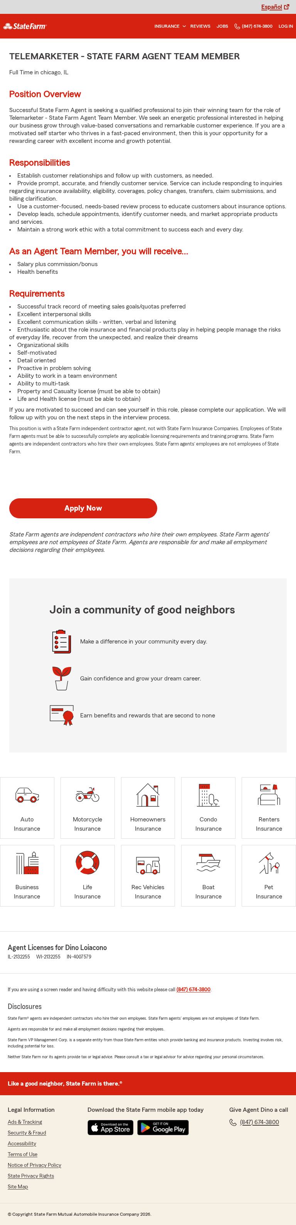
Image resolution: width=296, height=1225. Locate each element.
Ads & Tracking (25, 1122)
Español (271, 7)
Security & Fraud (27, 1133)
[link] (25, 26)
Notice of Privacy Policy (34, 1165)
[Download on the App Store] (110, 1127)
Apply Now (83, 508)
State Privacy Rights (31, 1176)
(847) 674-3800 (257, 26)
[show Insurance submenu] (183, 26)
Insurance (167, 26)
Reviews (200, 26)
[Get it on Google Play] (163, 1127)
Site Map (18, 1187)
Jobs (222, 26)
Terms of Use (22, 1154)
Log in (286, 26)
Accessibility (22, 1143)
